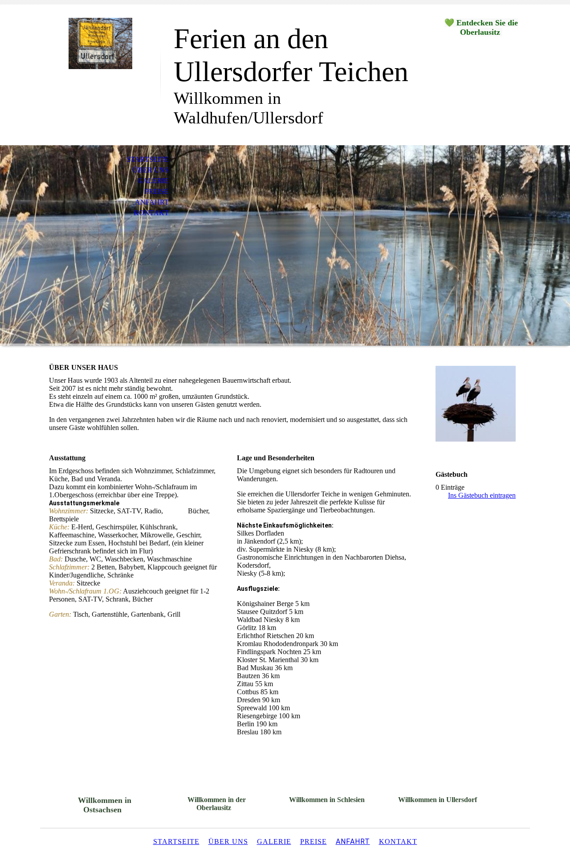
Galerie (153, 180)
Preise (157, 191)
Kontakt (151, 213)
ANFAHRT (353, 841)
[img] (100, 43)
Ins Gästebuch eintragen (482, 495)
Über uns (151, 170)
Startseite (148, 159)
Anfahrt (152, 202)
